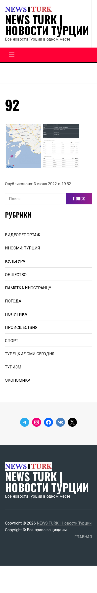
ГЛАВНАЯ (83, 536)
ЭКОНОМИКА (17, 380)
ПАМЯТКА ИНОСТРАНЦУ (28, 288)
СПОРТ (11, 340)
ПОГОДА (13, 301)
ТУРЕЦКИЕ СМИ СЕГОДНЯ (29, 354)
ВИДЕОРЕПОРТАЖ (22, 235)
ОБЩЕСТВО (16, 274)
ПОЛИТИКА (16, 314)
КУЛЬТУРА (15, 261)
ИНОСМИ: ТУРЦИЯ (22, 248)
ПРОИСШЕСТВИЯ (21, 327)
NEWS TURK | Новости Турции (47, 25)
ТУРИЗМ (13, 367)
